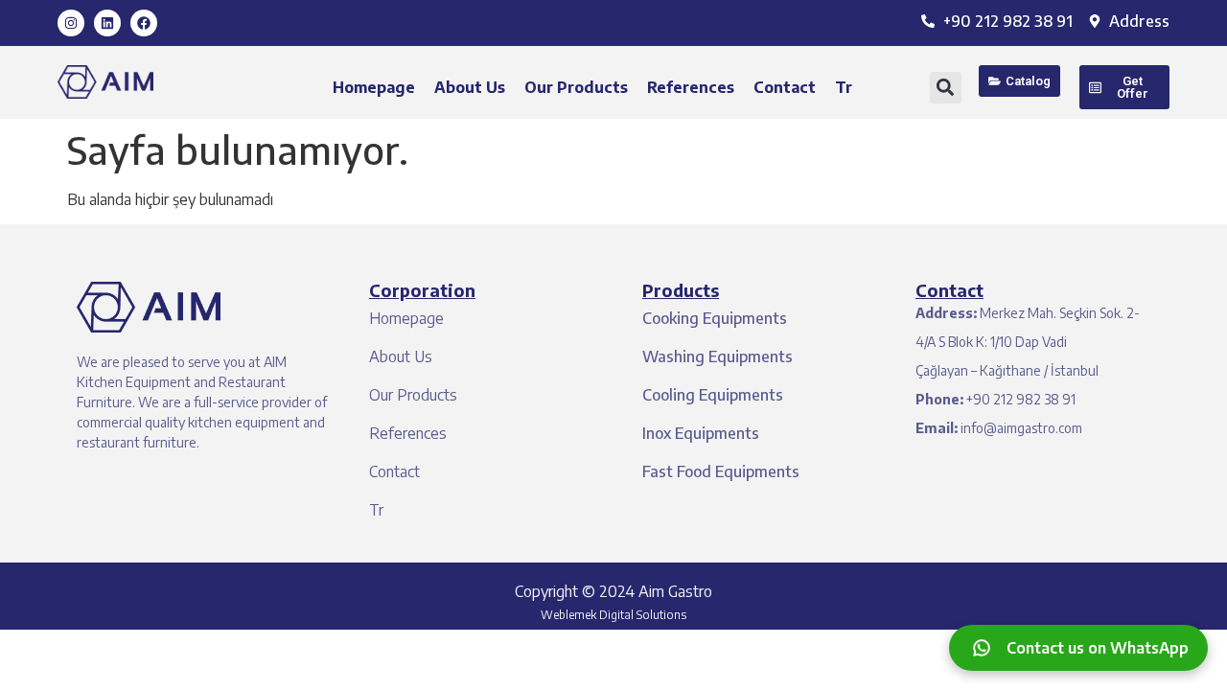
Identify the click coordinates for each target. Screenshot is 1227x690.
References (690, 87)
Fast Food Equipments (720, 471)
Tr (843, 87)
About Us (469, 87)
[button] (945, 88)
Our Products (576, 87)
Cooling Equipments (712, 394)
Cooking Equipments (714, 318)
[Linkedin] (107, 23)
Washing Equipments (717, 356)
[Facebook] (143, 23)
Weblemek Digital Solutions (613, 615)
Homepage (374, 87)
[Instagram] (71, 23)
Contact (784, 87)
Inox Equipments (700, 433)
